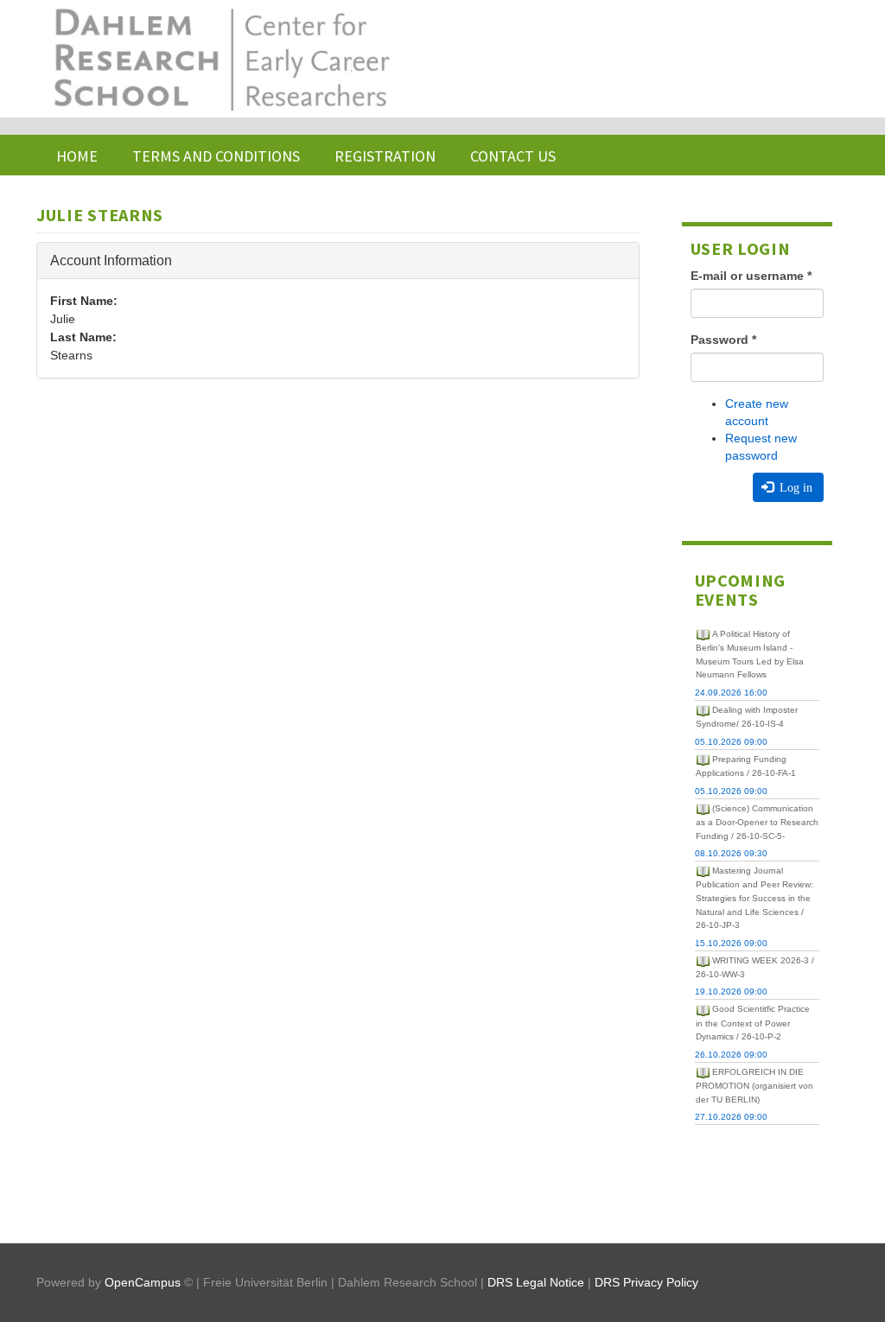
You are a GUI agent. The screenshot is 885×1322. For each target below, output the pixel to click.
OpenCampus (143, 1282)
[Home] (220, 59)
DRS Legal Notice (535, 1282)
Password (723, 339)
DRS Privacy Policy (646, 1282)
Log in (794, 487)
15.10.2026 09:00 (731, 943)
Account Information (111, 260)
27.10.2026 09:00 (731, 1117)
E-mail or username (751, 276)
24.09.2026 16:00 (731, 692)
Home (77, 156)
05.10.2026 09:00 (731, 742)
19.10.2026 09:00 (731, 991)
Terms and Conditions (216, 156)
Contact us (513, 156)
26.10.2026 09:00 (731, 1054)
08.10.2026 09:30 (731, 853)
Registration (385, 156)
